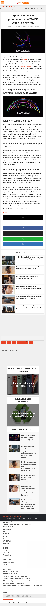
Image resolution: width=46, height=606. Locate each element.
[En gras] (2, 342)
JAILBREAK (7, 553)
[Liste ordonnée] (13, 342)
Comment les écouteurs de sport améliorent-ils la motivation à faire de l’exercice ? (28, 491)
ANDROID (6, 543)
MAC (5, 538)
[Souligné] (8, 342)
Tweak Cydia (7, 555)
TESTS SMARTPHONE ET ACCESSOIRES (17, 524)
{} (26, 342)
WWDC (24, 59)
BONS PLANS (8, 527)
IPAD (5, 536)
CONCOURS (7, 529)
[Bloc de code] (20, 342)
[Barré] (10, 342)
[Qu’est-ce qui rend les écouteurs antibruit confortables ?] (15, 477)
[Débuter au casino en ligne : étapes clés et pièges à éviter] (15, 437)
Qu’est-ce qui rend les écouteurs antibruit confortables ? (28, 478)
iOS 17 (22, 66)
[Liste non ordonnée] (15, 342)
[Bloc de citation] (18, 342)
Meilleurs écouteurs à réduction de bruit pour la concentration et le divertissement (28, 466)
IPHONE (6, 534)
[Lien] (23, 342)
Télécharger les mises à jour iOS (15, 576)
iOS (4, 531)
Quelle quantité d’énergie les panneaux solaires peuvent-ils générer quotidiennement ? (28, 504)
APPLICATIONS (8, 562)
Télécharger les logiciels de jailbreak (16, 578)
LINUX (5, 548)
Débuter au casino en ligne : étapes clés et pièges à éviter (28, 439)
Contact (6, 592)
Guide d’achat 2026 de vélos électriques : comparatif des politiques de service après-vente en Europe (29, 452)
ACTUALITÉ (7, 522)
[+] (31, 342)
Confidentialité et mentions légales (11, 516)
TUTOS (5, 550)
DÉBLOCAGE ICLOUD (11, 574)
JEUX (5, 564)
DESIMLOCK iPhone (10, 571)
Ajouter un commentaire (22, 26)
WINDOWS (7, 541)
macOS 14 (29, 66)
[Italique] (5, 342)
